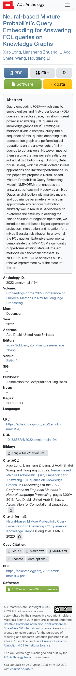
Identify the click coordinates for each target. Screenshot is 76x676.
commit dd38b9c (21, 669)
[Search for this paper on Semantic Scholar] (64, 73)
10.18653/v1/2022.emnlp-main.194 (31, 440)
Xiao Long (12, 52)
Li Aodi (65, 52)
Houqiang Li (39, 58)
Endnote (17, 559)
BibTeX (17, 551)
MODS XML (60, 551)
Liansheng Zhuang (40, 52)
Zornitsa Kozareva (43, 345)
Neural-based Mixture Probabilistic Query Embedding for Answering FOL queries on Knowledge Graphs (36, 526)
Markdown (37, 551)
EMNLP (12, 361)
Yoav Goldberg (17, 345)
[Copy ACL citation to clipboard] (11, 510)
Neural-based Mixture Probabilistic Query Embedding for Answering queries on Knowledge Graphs (37, 30)
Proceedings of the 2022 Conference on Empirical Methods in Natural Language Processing (35, 298)
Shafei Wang (14, 58)
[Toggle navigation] (67, 5)
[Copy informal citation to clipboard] (19, 537)
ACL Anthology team (17, 657)
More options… (38, 559)
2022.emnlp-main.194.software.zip (33, 589)
